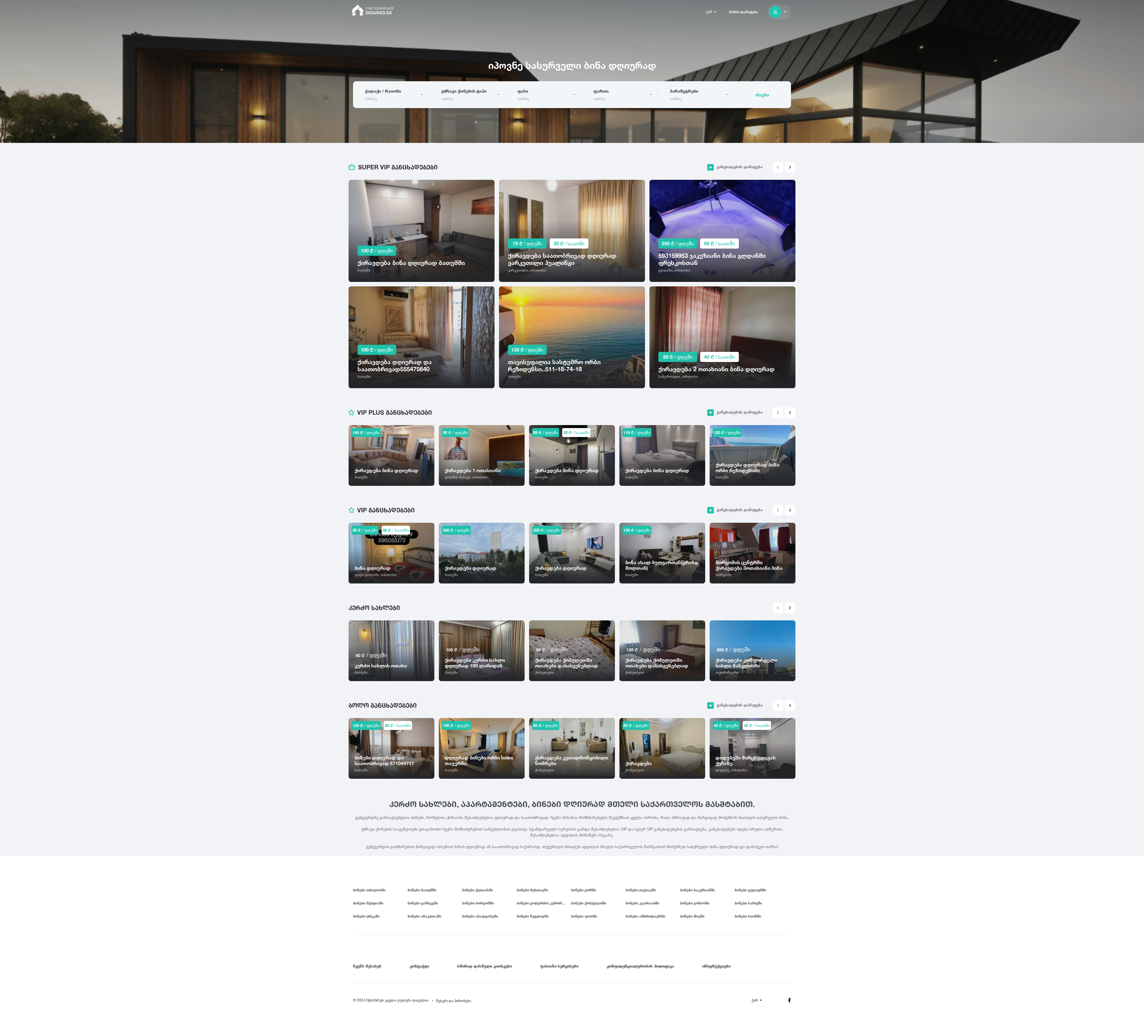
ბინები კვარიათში (642, 903)
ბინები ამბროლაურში (645, 916)
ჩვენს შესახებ (367, 966)
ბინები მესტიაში (368, 903)
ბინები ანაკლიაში (424, 916)
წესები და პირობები (453, 1000)
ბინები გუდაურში (750, 890)
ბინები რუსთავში (532, 890)
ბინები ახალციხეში (480, 916)
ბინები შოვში (692, 916)
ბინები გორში (583, 890)
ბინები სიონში (748, 916)
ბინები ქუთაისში (477, 890)
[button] (790, 167)
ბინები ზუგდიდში (533, 916)
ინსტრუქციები (716, 966)
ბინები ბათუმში (422, 890)
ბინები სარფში (748, 903)
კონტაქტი (419, 966)
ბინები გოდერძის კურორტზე (543, 903)
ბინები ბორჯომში (478, 903)
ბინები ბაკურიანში (697, 890)
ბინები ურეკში (366, 916)
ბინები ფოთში (584, 916)
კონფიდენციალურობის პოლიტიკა (640, 966)
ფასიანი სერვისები (559, 966)
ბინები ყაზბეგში (423, 903)
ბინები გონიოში (694, 903)
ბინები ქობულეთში (588, 903)
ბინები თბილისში (369, 890)
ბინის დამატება (743, 12)
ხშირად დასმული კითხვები (484, 966)
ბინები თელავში (641, 890)
